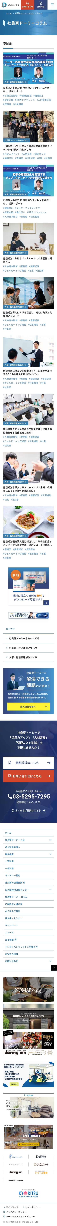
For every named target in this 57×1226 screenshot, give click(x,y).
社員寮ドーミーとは (15, 839)
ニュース (9, 932)
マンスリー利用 (12, 875)
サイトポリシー (32, 1207)
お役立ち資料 (11, 953)
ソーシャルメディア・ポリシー (20, 1216)
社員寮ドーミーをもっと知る (24, 638)
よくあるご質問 (12, 911)
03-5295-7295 (31, 796)
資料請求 (40, 5)
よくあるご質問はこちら (28, 810)
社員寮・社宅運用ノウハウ (23, 647)
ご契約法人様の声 (13, 904)
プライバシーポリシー (16, 1211)
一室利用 (9, 861)
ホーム (9, 13)
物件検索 (9, 854)
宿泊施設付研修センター (17, 889)
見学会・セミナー (13, 918)
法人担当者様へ (12, 846)
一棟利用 (9, 868)
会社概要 (9, 939)
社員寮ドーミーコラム (24, 13)
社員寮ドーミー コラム (16, 896)
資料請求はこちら (23, 763)
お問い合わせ (27, 5)
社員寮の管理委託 (13, 882)
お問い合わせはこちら (25, 776)
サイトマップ (12, 1207)
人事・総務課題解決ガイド (23, 657)
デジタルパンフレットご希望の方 (21, 946)
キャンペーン (11, 925)
